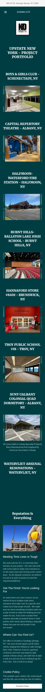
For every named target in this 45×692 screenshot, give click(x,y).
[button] (5, 12)
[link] (22, 28)
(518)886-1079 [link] (23, 12)
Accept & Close (22, 686)
